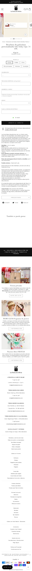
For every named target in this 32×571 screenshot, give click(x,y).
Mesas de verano (16, 503)
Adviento (16, 512)
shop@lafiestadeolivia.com (16, 398)
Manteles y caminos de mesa (16, 437)
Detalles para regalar (16, 473)
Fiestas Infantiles (16, 483)
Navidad (16, 510)
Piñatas (16, 460)
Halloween (16, 508)
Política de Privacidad (16, 547)
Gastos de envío (16, 538)
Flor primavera (8, 66)
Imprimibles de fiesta (16, 475)
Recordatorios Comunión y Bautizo (16, 478)
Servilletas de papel (16, 442)
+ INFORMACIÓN (16, 328)
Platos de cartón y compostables (16, 440)
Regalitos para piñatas (16, 462)
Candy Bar (16, 471)
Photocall (16, 464)
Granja (9, 62)
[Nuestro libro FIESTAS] (16, 341)
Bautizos (16, 494)
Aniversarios (16, 501)
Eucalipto (25, 66)
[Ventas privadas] (16, 275)
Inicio (3, 41)
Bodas (16, 499)
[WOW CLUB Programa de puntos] (16, 308)
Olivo (23, 62)
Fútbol (16, 62)
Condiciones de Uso (16, 549)
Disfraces (16, 458)
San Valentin (16, 514)
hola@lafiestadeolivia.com (16, 385)
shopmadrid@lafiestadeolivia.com (16, 411)
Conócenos (16, 527)
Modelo (16, 59)
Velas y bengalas (16, 446)
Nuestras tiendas (16, 531)
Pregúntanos (16, 197)
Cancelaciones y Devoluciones (16, 540)
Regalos (16, 467)
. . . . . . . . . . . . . (16, 451)
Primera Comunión (16, 492)
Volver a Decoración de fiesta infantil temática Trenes (16, 252)
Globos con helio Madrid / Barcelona (16, 521)
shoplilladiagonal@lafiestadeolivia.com (16, 424)
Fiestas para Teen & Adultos (16, 488)
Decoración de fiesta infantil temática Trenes (17, 41)
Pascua (16, 517)
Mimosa (17, 66)
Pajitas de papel (16, 444)
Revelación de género (15, 497)
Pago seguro (16, 542)
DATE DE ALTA (16, 295)
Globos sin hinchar (16, 453)
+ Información (16, 360)
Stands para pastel (16, 449)
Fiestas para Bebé (16, 485)
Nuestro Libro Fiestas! (16, 529)
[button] (3, 222)
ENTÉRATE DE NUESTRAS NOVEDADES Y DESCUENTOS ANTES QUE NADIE (15, 555)
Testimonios (16, 533)
